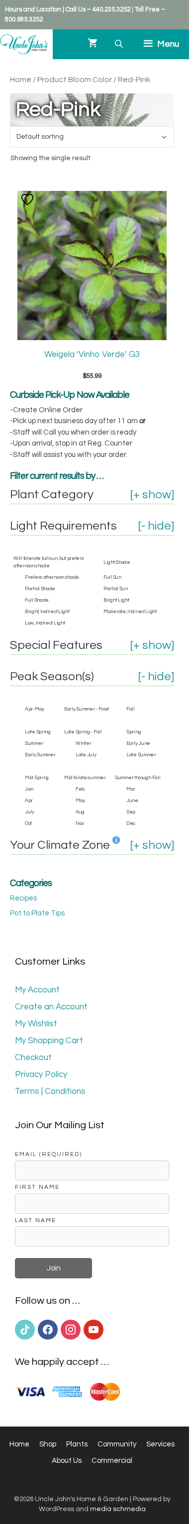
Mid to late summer (85, 777)
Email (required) (48, 1154)
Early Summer (40, 754)
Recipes (23, 898)
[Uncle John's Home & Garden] (24, 44)
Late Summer (141, 754)
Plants (77, 1444)
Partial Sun (115, 588)
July (29, 811)
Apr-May (34, 709)
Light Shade (116, 562)
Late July (86, 754)
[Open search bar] (120, 44)
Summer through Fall (137, 777)
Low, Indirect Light (45, 623)
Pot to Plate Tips (37, 913)
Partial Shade (40, 588)
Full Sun (112, 577)
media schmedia (118, 1509)
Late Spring (38, 731)
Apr (29, 800)
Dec (130, 823)
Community (116, 1444)
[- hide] (156, 526)
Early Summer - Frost (86, 709)
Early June (138, 743)
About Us (67, 1460)
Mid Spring (37, 777)
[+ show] (152, 494)
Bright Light (116, 600)
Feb (80, 789)
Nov (80, 823)
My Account (37, 990)
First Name (37, 1187)
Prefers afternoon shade (52, 577)
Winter (83, 743)
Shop (47, 1444)
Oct (28, 823)
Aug (80, 811)
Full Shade (37, 600)
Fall (130, 709)
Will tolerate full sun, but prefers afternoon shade (48, 562)
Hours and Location (33, 9)
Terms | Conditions (50, 1091)
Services (160, 1444)
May (80, 800)
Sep (130, 811)
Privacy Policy (41, 1074)
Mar (130, 789)
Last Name (35, 1220)
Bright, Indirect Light (47, 611)
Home (20, 80)
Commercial (112, 1460)
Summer (34, 743)
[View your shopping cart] (92, 44)
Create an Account (51, 1006)
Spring (133, 731)
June (132, 800)
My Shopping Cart (49, 1040)
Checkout (33, 1057)
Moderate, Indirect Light (130, 611)
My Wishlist (36, 1023)
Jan (29, 789)
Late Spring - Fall (83, 731)
